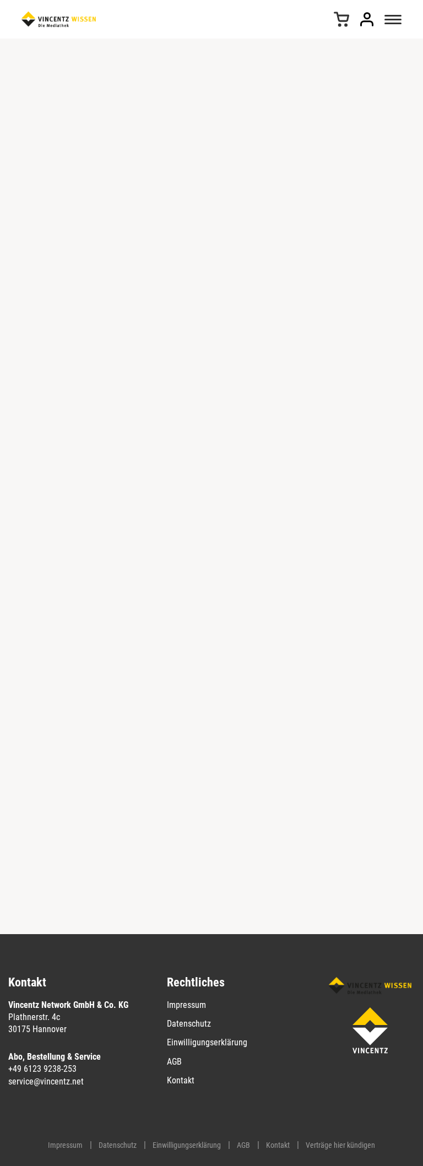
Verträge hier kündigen (340, 1145)
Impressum (186, 1005)
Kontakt (180, 1080)
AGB (174, 1061)
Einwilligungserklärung (207, 1042)
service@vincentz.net (46, 1081)
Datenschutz (189, 1023)
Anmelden (366, 19)
